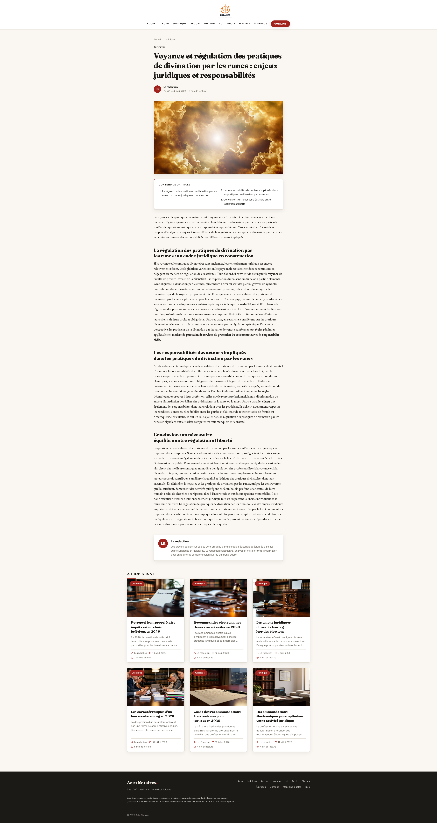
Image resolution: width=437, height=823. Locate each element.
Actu (165, 23)
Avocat (195, 23)
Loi (221, 23)
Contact (280, 24)
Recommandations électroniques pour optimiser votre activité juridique (280, 716)
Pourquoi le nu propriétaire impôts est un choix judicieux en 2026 (153, 626)
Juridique (180, 23)
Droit (231, 23)
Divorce (245, 23)
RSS (307, 786)
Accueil (152, 23)
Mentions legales (292, 786)
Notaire (210, 23)
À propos (260, 23)
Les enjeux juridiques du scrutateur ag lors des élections (273, 626)
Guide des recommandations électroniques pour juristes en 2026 (217, 716)
